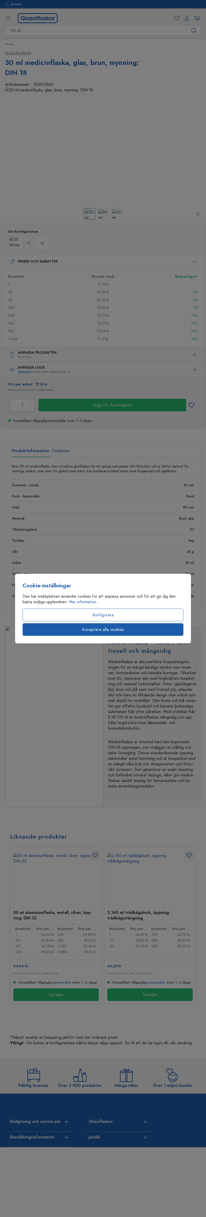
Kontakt (16, 4)
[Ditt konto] (186, 18)
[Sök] (194, 30)
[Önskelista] (176, 18)
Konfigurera (103, 615)
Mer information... (84, 602)
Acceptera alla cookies (103, 629)
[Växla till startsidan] (38, 18)
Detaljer (56, 994)
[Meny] (8, 18)
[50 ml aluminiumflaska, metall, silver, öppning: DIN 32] (56, 878)
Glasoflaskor (18, 53)
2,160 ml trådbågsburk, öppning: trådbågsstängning (138, 915)
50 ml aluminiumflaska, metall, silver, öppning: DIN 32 (52, 915)
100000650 (24, 372)
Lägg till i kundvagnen (112, 405)
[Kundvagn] (196, 18)
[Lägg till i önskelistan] (191, 405)
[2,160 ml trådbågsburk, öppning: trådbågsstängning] (150, 878)
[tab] (30, 452)
